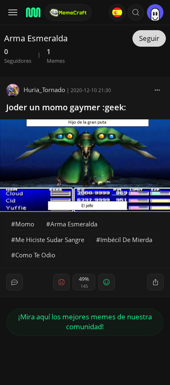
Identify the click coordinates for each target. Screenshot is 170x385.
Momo (24, 224)
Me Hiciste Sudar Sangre (49, 239)
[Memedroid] (32, 12)
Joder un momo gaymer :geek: (66, 107)
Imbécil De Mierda (126, 239)
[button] (136, 12)
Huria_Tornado (44, 90)
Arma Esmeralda (73, 224)
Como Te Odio (35, 255)
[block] (157, 89)
